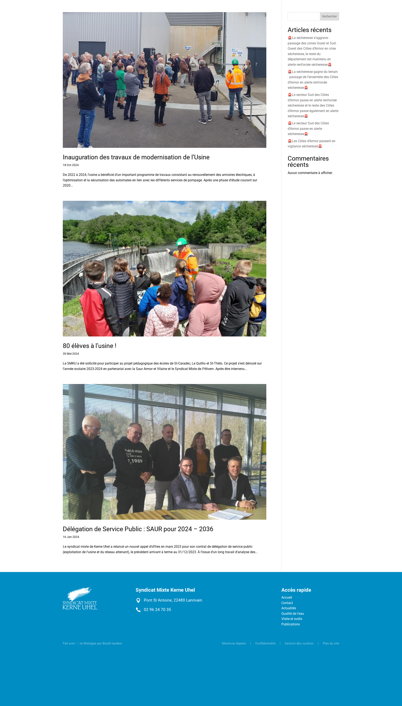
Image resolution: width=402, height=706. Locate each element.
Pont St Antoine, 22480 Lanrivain (173, 600)
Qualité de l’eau (292, 614)
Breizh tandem (112, 643)
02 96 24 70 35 (157, 609)
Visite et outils (291, 619)
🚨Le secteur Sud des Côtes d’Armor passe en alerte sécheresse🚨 (308, 128)
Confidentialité (265, 643)
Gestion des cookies (299, 643)
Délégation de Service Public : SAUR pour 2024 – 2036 (138, 529)
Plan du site (331, 643)
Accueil (286, 597)
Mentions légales (234, 643)
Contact (287, 603)
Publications (290, 624)
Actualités (288, 608)
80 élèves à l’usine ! (89, 345)
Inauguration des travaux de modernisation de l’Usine (136, 157)
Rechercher (329, 16)
